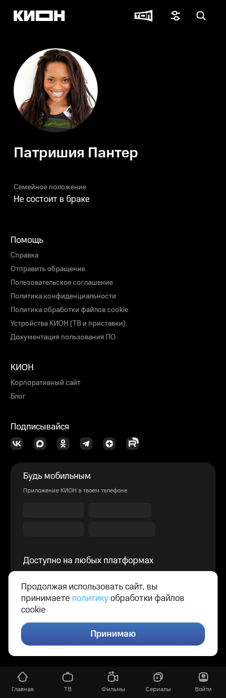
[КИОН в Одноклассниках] (66, 443)
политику (90, 598)
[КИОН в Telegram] (89, 443)
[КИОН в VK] (20, 443)
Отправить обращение (48, 269)
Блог (18, 396)
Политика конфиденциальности (63, 296)
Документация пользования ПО (63, 337)
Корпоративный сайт (45, 383)
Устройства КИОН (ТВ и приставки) (68, 323)
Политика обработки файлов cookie (69, 310)
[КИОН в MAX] (43, 443)
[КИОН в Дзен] (112, 443)
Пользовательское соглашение (62, 282)
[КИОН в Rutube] (135, 443)
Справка (24, 255)
